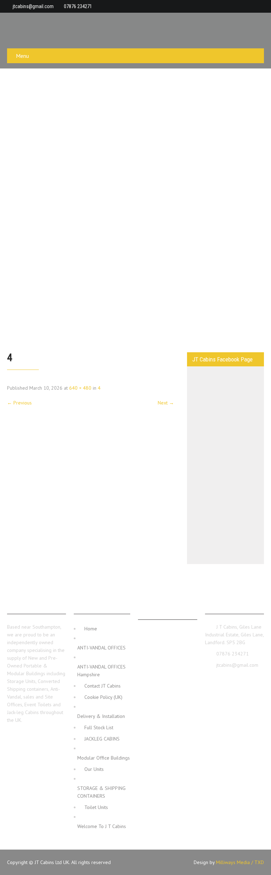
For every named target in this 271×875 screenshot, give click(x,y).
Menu (22, 55)
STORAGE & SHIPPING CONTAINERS (101, 792)
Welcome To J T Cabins (101, 826)
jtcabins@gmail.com (33, 6)
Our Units (94, 769)
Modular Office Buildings (103, 758)
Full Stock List (98, 727)
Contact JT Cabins (102, 686)
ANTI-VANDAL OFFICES (101, 648)
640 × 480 (80, 388)
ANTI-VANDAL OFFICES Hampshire (101, 671)
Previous (19, 403)
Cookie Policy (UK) (103, 697)
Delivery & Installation (101, 716)
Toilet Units (96, 807)
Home (90, 628)
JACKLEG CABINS (102, 739)
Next (166, 403)
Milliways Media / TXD (240, 862)
